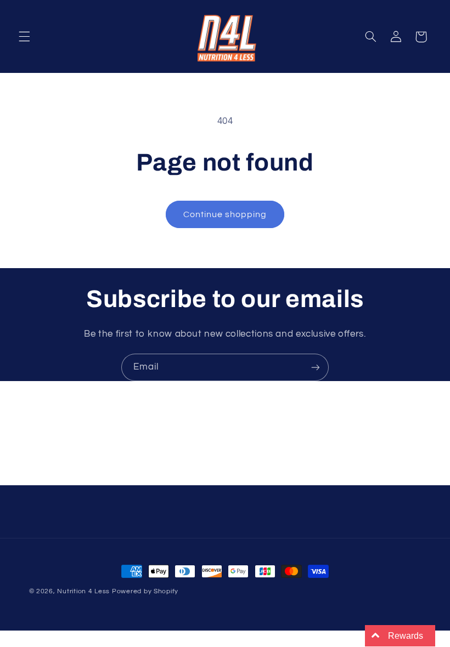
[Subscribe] (315, 367)
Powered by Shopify (145, 591)
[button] (24, 36)
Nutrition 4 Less (83, 591)
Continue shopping (225, 214)
